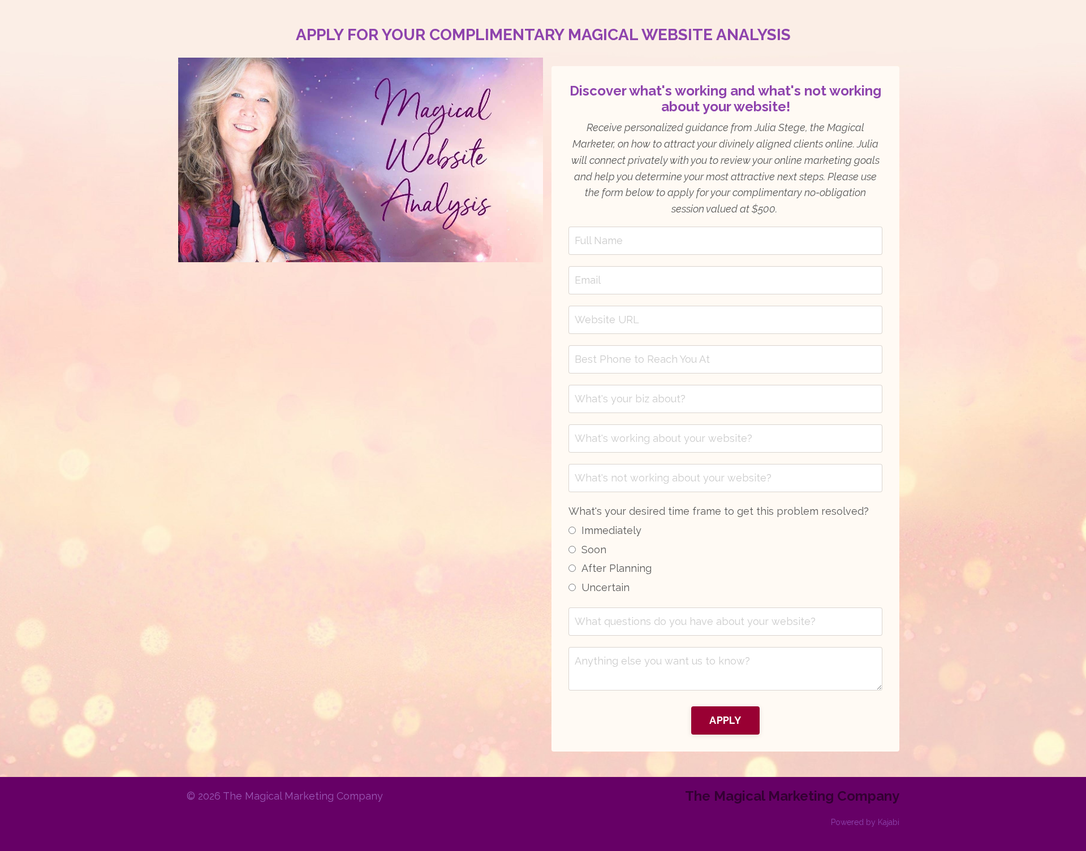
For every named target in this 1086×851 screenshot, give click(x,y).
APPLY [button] (725, 720)
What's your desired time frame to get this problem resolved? (718, 511)
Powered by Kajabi (865, 822)
